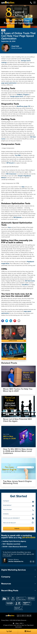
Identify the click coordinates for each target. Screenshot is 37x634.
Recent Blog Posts (9, 591)
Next (33, 562)
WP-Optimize (18, 217)
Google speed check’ (16, 96)
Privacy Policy (5, 620)
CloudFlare (25, 284)
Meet (28, 631)
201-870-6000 (31, 2)
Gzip (23, 187)
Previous (31, 562)
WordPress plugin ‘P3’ (23, 106)
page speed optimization (9, 83)
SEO (3, 30)
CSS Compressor (11, 174)
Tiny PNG (18, 155)
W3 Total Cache (30, 281)
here (9, 227)
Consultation (13, 340)
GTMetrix (20, 94)
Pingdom (26, 94)
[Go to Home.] (13, 623)
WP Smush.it (10, 163)
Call (10, 631)
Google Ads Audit (12, 358)
